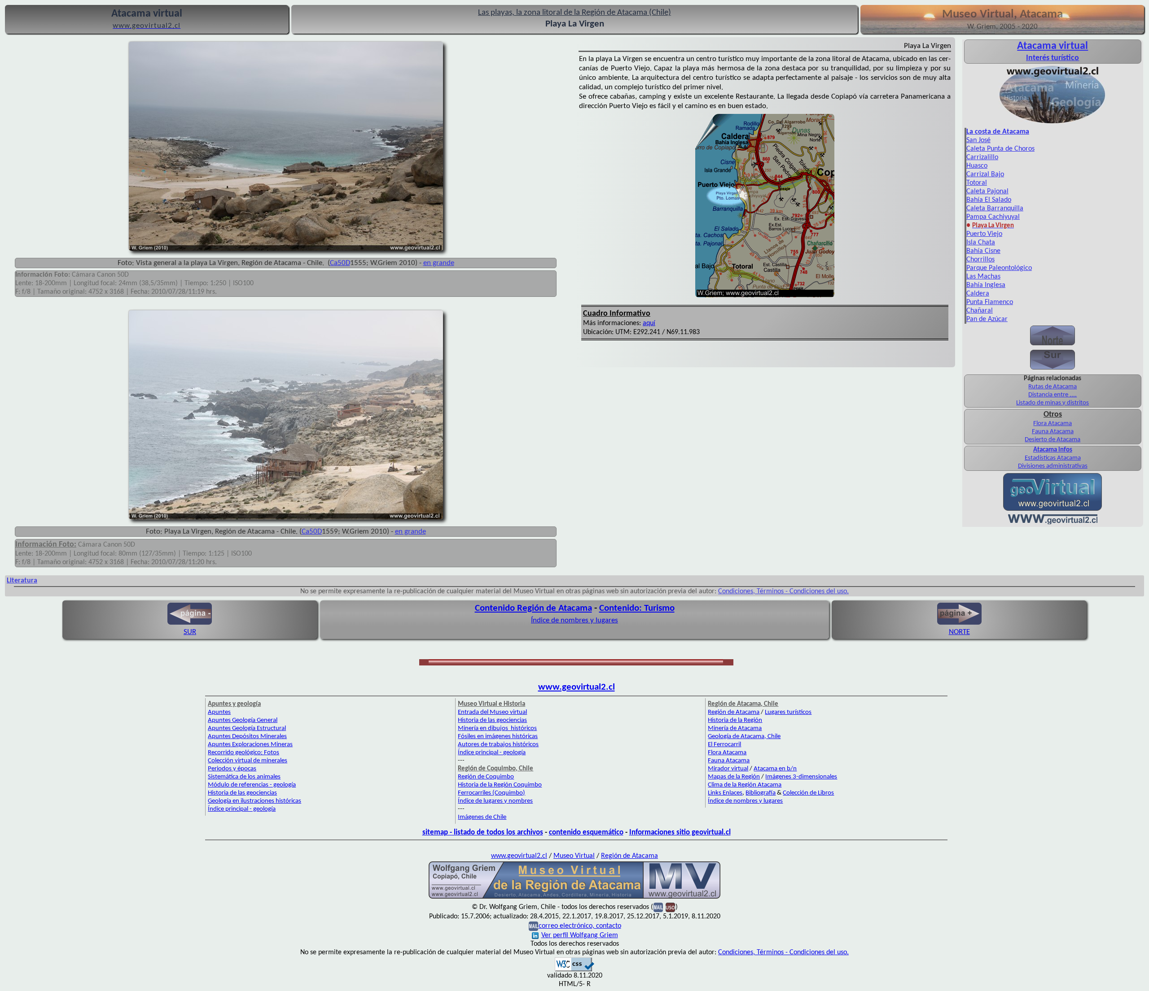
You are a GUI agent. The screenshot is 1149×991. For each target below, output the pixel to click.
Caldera (977, 293)
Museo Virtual (574, 856)
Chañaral (979, 310)
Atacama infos (1052, 450)
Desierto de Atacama (1052, 439)
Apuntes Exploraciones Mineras (250, 744)
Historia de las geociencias (242, 793)
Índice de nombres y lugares (574, 620)
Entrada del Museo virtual (492, 712)
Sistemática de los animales (244, 777)
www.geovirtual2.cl (576, 687)
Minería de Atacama (735, 728)
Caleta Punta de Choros (1000, 148)
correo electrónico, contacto (580, 926)
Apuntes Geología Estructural (247, 728)
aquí (649, 323)
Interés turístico (1052, 58)
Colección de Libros (808, 793)
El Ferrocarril (724, 744)
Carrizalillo (982, 157)
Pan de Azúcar (987, 319)
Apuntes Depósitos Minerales (247, 736)
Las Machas (983, 276)
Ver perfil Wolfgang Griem (579, 935)
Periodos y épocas (232, 768)
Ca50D (340, 263)
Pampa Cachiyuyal (993, 217)
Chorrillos (980, 259)
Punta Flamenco (989, 302)
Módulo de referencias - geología (252, 785)
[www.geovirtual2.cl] (1052, 522)
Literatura (22, 580)
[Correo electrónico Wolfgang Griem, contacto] (658, 907)
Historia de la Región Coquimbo (500, 785)
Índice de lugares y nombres (495, 801)
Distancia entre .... (1052, 394)
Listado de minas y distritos (1052, 403)
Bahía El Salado (988, 200)
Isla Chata (980, 242)
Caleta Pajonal (987, 191)
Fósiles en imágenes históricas (498, 736)
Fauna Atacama (1053, 431)
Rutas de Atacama (1052, 386)
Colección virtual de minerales (247, 760)
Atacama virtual (1052, 46)
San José (978, 140)
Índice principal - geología (242, 809)
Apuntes (219, 712)
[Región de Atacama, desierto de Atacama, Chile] (574, 897)
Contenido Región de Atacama (533, 608)
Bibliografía (761, 793)
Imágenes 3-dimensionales (801, 777)
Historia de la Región (735, 720)
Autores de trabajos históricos (498, 744)
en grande (438, 263)
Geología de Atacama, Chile (744, 736)
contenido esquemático (586, 832)
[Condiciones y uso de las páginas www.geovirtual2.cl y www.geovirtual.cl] (670, 907)
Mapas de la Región (734, 777)
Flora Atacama (1052, 423)
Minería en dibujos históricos (497, 728)
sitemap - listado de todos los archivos (482, 832)
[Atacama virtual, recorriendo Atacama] (1052, 123)
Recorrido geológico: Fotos (243, 752)
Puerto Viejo (984, 234)
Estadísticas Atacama (1053, 458)
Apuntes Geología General (242, 720)
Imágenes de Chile (482, 817)
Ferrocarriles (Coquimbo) (491, 793)
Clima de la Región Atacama (744, 785)
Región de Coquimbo (486, 777)
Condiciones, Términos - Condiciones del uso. (783, 591)
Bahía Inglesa (985, 285)
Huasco (976, 166)
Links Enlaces (725, 793)
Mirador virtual (728, 768)
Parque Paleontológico (999, 268)
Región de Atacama (733, 712)
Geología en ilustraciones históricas (254, 801)
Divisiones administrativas (1053, 466)
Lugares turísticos (788, 712)
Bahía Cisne (983, 251)
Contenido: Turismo (637, 608)
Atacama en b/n (775, 768)
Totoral (976, 183)
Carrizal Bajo (985, 174)
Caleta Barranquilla (994, 208)
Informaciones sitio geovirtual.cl (680, 832)
